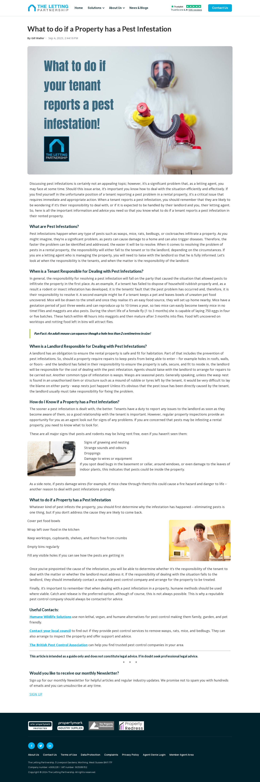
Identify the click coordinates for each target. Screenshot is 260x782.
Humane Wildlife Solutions (50, 617)
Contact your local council (50, 631)
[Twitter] (40, 745)
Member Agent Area (181, 754)
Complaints (111, 754)
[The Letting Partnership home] (48, 8)
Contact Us (220, 8)
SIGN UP (36, 694)
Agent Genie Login (154, 754)
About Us (115, 8)
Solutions (94, 8)
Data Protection (90, 754)
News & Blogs (138, 8)
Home (79, 8)
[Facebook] (31, 745)
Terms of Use (69, 754)
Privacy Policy (130, 754)
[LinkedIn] (50, 745)
